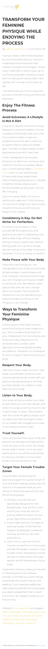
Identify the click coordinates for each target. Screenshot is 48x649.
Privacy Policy (40, 645)
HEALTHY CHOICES (25, 623)
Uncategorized (21, 608)
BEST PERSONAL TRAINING (17, 612)
